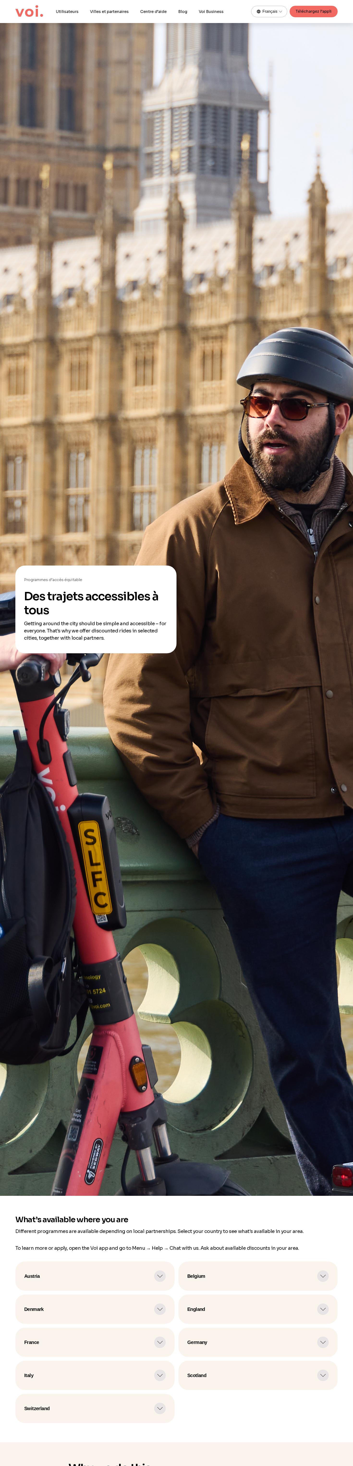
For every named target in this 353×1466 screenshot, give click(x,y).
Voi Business (211, 11)
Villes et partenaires (109, 11)
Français (269, 11)
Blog (182, 11)
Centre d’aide (153, 11)
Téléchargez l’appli (314, 11)
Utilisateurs (67, 11)
